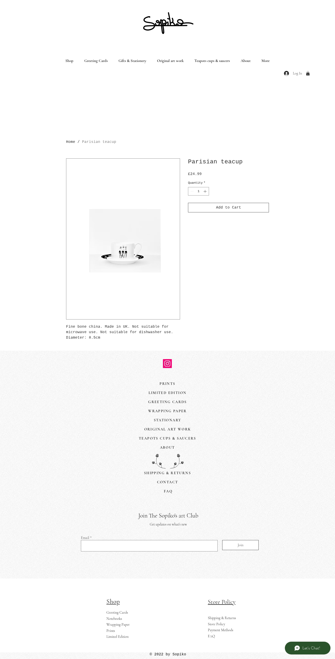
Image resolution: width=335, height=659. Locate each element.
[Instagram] (167, 363)
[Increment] (205, 191)
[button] (308, 73)
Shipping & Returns (222, 618)
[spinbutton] (198, 191)
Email (85, 538)
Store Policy (216, 624)
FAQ (211, 636)
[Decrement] (191, 191)
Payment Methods (220, 630)
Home (70, 142)
